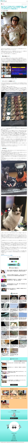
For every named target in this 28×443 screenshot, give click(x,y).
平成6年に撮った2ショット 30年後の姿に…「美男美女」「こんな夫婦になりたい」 (16, 367)
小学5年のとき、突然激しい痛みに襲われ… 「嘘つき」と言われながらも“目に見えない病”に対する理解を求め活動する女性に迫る (17, 275)
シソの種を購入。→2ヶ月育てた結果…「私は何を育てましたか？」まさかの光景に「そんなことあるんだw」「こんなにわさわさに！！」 (23, 327)
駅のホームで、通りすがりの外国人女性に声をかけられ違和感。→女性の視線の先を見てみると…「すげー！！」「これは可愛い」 (5, 301)
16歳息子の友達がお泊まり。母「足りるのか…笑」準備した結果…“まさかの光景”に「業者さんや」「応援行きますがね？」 (14, 346)
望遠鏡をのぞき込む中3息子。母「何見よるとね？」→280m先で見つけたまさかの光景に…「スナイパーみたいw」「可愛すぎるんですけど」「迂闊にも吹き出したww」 (5, 328)
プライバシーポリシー (14, 439)
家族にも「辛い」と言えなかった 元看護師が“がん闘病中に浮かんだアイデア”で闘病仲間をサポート (16, 289)
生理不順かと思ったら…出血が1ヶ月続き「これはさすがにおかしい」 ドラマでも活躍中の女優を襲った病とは (16, 372)
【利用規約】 (14, 435)
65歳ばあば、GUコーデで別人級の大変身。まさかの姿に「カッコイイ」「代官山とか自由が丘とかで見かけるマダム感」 (23, 309)
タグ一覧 (14, 434)
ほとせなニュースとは (14, 433)
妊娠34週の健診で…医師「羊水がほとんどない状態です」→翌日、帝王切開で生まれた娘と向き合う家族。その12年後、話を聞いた (23, 346)
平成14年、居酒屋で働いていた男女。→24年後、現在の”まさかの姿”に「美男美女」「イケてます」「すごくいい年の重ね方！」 (14, 327)
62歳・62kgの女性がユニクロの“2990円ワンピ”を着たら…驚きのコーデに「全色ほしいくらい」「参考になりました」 (14, 354)
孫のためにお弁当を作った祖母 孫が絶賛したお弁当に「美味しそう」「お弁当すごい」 (16, 376)
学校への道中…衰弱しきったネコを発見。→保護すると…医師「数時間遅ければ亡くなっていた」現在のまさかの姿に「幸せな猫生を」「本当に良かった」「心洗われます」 (5, 337)
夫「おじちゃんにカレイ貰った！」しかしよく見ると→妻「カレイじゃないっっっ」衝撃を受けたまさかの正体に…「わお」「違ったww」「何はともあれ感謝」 (23, 337)
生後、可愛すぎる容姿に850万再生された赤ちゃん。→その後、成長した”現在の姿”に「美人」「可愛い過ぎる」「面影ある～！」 (23, 301)
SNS (20, 361)
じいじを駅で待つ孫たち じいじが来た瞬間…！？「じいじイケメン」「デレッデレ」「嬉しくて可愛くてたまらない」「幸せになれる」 (16, 380)
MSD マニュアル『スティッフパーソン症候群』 (7, 255)
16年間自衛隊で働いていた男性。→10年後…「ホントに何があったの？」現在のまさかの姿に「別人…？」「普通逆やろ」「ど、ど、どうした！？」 (5, 355)
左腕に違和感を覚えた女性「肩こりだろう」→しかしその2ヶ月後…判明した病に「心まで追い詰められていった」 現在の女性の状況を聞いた (14, 301)
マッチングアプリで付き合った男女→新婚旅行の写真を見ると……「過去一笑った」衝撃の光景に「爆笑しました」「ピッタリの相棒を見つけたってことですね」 (14, 310)
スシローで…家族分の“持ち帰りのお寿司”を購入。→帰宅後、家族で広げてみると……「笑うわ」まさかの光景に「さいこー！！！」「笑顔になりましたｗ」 (5, 319)
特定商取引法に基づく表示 (14, 440)
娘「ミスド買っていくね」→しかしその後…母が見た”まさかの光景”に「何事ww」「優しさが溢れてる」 (23, 318)
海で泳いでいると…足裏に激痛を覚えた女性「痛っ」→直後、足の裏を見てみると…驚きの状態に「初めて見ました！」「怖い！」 (14, 318)
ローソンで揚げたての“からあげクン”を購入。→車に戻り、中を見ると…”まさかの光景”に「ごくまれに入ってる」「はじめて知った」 (5, 309)
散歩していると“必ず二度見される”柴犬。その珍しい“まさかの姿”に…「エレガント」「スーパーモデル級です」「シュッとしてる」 (5, 346)
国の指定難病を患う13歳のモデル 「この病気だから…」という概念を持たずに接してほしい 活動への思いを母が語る (17, 280)
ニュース (7, 361)
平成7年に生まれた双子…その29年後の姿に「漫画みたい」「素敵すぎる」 (16, 362)
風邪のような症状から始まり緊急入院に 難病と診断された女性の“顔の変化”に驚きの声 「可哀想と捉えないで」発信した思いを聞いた (17, 271)
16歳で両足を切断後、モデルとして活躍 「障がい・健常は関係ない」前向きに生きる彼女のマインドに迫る (17, 284)
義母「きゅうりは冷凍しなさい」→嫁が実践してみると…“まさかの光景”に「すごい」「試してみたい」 (14, 337)
